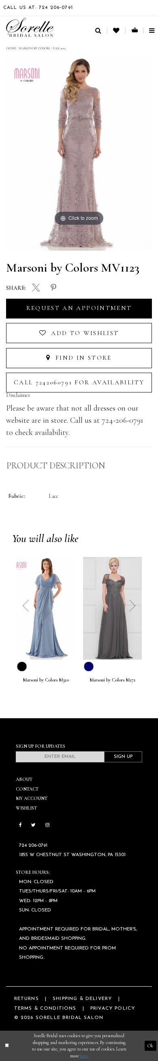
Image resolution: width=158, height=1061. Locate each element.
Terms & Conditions (45, 1008)
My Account (31, 798)
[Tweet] (36, 288)
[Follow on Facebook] (20, 825)
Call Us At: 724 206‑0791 (38, 7)
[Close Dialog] (7, 1046)
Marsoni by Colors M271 (112, 680)
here (84, 1056)
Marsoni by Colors (34, 48)
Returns (26, 998)
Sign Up (123, 756)
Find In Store (82, 357)
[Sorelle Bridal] (29, 27)
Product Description (55, 465)
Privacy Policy (112, 1008)
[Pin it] (53, 288)
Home (11, 48)
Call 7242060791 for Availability (79, 382)
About (24, 779)
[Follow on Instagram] (47, 825)
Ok (150, 1045)
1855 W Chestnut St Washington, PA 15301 (72, 854)
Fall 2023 (59, 48)
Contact (27, 789)
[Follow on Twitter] (33, 825)
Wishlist (26, 808)
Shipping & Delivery (82, 998)
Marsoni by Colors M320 (46, 680)
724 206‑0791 (33, 845)
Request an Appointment (79, 308)
